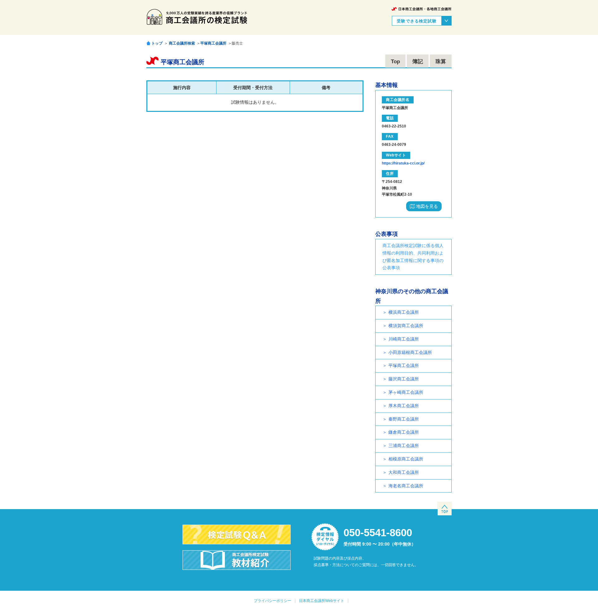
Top (395, 61)
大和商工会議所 (403, 472)
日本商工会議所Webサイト (321, 601)
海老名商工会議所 (405, 485)
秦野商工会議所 (403, 419)
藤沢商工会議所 (403, 378)
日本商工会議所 (422, 9)
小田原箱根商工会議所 (410, 352)
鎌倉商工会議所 (403, 432)
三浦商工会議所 (403, 445)
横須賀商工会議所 (405, 325)
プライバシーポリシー (272, 601)
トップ (157, 43)
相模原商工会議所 (405, 458)
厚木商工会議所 (403, 405)
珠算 (440, 61)
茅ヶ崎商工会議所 (405, 392)
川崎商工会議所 (403, 339)
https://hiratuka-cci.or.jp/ (403, 163)
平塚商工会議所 (213, 43)
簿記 (417, 61)
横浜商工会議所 (403, 312)
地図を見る (426, 206)
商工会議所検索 (182, 43)
